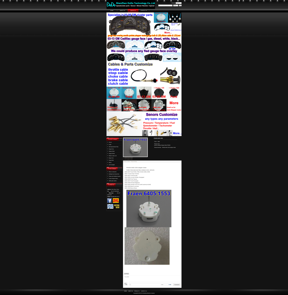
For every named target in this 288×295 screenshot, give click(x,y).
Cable (110, 144)
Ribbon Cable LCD (113, 155)
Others (110, 162)
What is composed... (113, 171)
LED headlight (112, 164)
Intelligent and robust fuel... (114, 174)
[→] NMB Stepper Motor (128, 157)
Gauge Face (111, 149)
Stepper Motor (112, 151)
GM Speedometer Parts (113, 146)
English (177, 3)
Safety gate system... (113, 180)
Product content (127, 161)
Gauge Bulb (111, 160)
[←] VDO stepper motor (128, 159)
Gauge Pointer (112, 153)
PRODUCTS (133, 10)
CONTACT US (144, 10)
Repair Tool (111, 158)
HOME (111, 10)
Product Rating (134, 161)
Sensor (110, 142)
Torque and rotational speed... (115, 176)
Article (175, 5)
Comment (176, 284)
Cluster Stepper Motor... (113, 178)
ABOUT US (122, 10)
